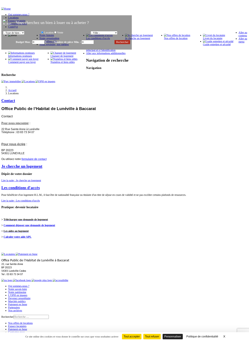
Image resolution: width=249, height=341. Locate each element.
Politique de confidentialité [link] (202, 336)
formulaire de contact (34, 159)
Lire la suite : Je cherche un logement (21, 180)
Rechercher (7, 316)
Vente (60, 32)
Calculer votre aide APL (18, 236)
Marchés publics (17, 301)
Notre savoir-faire (17, 289)
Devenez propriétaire (19, 298)
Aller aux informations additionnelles (106, 53)
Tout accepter (132, 336)
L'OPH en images (17, 295)
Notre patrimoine (17, 292)
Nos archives (15, 310)
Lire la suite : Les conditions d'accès (20, 200)
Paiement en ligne (17, 304)
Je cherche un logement (21, 166)
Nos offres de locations (20, 323)
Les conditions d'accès (20, 187)
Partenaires (14, 307)
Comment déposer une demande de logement (29, 225)
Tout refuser (152, 336)
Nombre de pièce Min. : (67, 42)
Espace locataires (17, 326)
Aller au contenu (242, 34)
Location (49, 32)
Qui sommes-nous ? (18, 286)
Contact (8, 100)
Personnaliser (172, 336)
